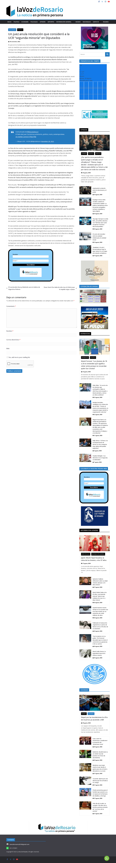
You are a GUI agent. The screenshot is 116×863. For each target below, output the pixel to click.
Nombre (15, 254)
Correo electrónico (13, 340)
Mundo (78, 22)
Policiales (34, 22)
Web (7, 349)
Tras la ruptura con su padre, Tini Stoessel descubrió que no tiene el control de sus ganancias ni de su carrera (100, 640)
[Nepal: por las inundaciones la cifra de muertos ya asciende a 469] (94, 703)
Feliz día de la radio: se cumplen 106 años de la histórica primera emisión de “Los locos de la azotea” (100, 807)
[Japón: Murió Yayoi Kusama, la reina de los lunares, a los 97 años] (94, 543)
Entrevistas (85, 357)
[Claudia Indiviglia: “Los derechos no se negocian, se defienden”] (85, 459)
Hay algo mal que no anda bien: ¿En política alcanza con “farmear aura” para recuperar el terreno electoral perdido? (100, 222)
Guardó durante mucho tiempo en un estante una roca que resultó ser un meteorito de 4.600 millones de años (100, 611)
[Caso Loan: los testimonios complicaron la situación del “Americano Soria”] (85, 743)
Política (16, 22)
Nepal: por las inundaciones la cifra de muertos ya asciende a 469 (94, 718)
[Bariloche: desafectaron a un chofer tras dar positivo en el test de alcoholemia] (85, 756)
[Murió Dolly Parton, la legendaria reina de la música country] (85, 654)
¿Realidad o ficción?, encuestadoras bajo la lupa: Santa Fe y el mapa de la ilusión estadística (100, 250)
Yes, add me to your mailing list (19, 357)
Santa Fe (96, 22)
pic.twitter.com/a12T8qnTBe (26, 137)
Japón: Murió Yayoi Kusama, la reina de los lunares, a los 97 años (93, 559)
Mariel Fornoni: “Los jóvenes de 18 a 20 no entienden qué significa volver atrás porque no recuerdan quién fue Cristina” (94, 365)
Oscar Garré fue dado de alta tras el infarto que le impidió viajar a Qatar (59, 288)
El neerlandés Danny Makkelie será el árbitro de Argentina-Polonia (24, 288)
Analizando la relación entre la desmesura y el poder (99, 190)
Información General (63, 22)
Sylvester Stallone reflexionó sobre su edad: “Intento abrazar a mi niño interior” (100, 582)
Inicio (9, 22)
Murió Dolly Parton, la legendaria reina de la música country (99, 653)
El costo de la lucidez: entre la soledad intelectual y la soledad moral (99, 237)
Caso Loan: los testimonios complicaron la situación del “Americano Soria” (100, 741)
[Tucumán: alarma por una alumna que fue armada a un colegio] (85, 782)
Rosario (106, 22)
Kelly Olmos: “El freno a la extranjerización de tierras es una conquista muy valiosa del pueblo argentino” (100, 444)
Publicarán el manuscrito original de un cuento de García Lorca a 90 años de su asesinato (100, 625)
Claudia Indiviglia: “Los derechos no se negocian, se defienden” (100, 457)
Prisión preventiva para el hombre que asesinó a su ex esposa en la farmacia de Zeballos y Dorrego (100, 793)
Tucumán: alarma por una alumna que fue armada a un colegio (100, 780)
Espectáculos (86, 554)
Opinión (42, 22)
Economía (24, 22)
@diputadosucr (33, 132)
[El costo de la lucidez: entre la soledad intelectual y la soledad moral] (85, 238)
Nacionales (87, 22)
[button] (72, 22)
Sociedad (91, 713)
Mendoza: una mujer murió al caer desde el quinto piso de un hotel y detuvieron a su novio (100, 768)
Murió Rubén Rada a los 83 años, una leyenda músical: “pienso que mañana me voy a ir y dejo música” (100, 596)
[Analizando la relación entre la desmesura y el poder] (85, 191)
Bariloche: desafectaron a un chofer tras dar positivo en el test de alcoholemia (100, 754)
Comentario (11, 306)
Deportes (51, 22)
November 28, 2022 (47, 141)
